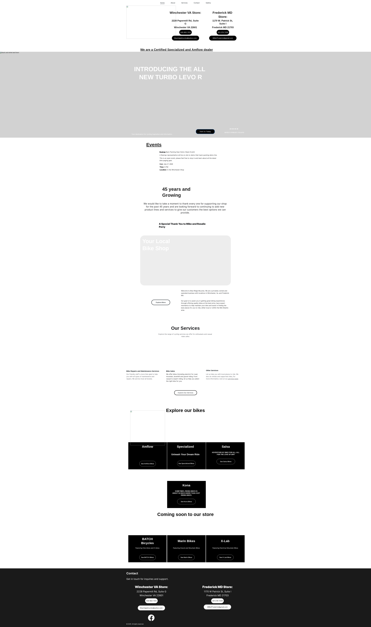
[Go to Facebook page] (151, 618)
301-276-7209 (223, 32)
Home (162, 3)
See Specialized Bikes (186, 463)
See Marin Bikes (186, 557)
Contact (197, 3)
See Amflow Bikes (147, 464)
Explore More (161, 302)
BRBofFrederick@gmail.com (223, 38)
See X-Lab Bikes (225, 557)
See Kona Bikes (186, 502)
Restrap (163, 152)
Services (184, 3)
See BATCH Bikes (147, 557)
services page (233, 379)
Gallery (208, 3)
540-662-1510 (185, 32)
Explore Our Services (185, 393)
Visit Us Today (205, 132)
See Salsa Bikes (225, 461)
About (173, 3)
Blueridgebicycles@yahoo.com (185, 38)
